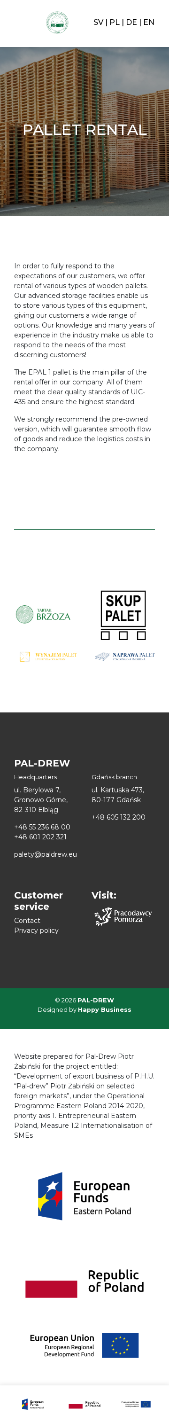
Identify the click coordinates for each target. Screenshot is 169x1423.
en (148, 22)
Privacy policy (36, 930)
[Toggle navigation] (18, 22)
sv (98, 22)
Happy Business (104, 1009)
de (131, 22)
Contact (27, 920)
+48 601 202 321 (40, 837)
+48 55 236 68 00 (42, 827)
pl (114, 22)
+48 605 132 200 (119, 817)
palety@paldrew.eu (45, 854)
